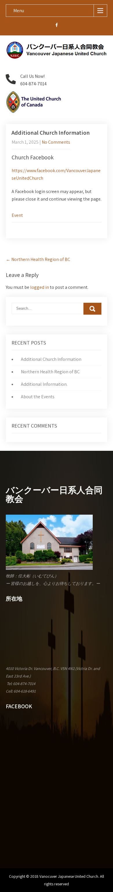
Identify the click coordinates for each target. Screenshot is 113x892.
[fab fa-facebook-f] (57, 26)
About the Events (37, 397)
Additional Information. (44, 384)
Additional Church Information (51, 359)
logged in (39, 287)
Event (17, 215)
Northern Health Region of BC (38, 259)
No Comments (56, 142)
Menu (18, 11)
